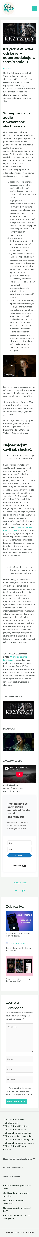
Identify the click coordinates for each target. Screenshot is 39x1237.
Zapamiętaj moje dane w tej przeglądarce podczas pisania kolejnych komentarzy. (19, 1091)
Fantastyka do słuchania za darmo (18, 949)
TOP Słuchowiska (11, 1123)
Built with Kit (19, 865)
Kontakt (7, 1149)
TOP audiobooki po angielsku (17, 1133)
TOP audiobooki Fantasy (14, 1129)
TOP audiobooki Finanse (14, 1146)
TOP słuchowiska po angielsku (17, 1136)
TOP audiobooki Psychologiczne (18, 1139)
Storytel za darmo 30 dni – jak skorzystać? (19, 980)
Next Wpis (20, 890)
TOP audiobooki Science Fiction (18, 1143)
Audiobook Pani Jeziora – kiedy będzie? (19, 934)
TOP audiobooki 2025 (13, 1119)
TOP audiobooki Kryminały (16, 1126)
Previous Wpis (20, 882)
